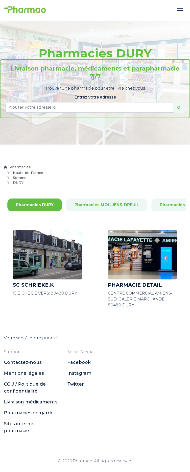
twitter (75, 384)
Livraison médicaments (30, 402)
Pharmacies (20, 167)
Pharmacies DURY (35, 204)
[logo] (25, 10)
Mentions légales (24, 373)
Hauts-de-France (28, 173)
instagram (79, 373)
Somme (19, 177)
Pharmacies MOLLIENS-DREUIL (106, 204)
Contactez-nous (23, 362)
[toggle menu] (180, 10)
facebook (79, 362)
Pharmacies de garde (29, 413)
